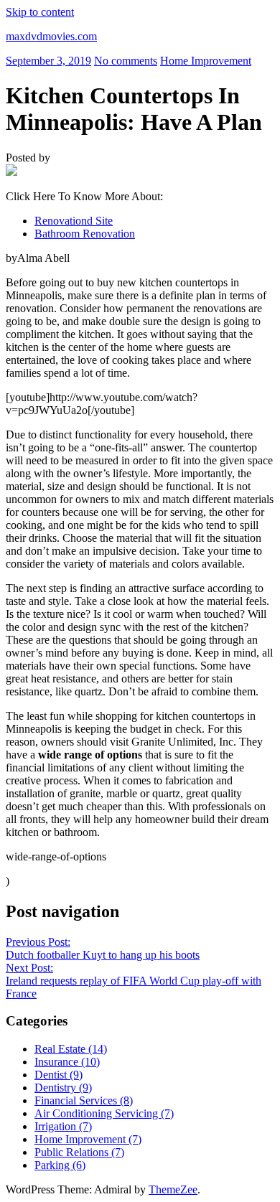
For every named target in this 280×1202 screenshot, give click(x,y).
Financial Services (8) (83, 1100)
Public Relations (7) (79, 1152)
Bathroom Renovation (84, 233)
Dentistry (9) (63, 1087)
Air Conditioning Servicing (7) (104, 1113)
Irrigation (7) (63, 1126)
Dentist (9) (58, 1075)
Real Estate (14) (70, 1049)
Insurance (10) (67, 1062)
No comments (125, 61)
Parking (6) (59, 1165)
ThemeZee (173, 1189)
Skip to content (40, 12)
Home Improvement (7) (87, 1139)
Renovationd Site (73, 221)
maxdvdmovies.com (51, 36)
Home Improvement (205, 61)
